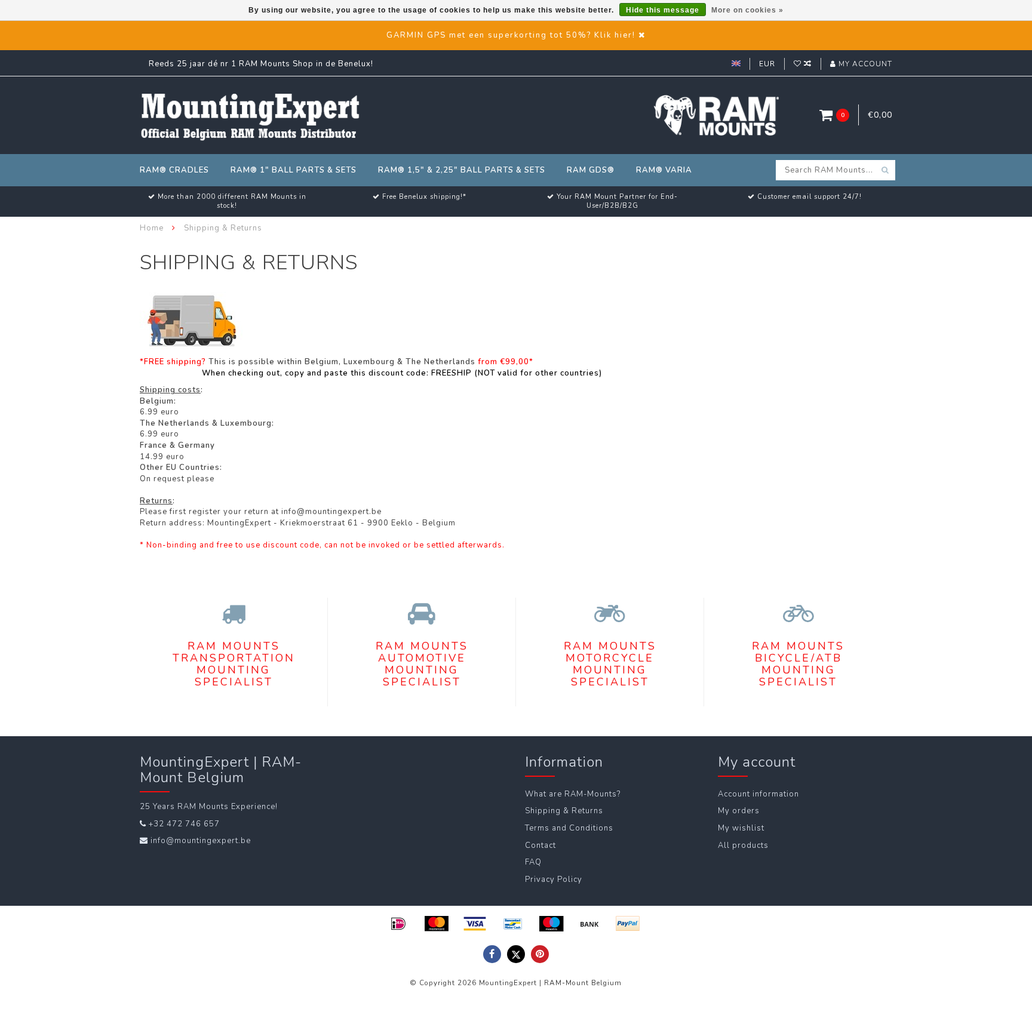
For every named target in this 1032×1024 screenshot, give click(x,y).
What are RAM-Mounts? (573, 794)
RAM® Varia (664, 170)
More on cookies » (747, 10)
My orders (739, 810)
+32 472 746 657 (184, 824)
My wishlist (741, 828)
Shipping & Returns (564, 810)
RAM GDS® (591, 170)
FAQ (533, 862)
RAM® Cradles (174, 170)
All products (743, 845)
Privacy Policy (553, 879)
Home (152, 228)
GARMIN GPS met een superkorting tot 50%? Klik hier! (510, 35)
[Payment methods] (398, 924)
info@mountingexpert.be (200, 840)
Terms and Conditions (569, 828)
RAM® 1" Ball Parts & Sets (294, 170)
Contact (540, 845)
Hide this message (662, 10)
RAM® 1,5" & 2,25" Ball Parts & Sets (461, 170)
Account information (758, 794)
